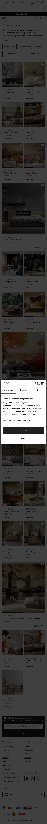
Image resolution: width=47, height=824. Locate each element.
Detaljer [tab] (23, 390)
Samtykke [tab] (8, 390)
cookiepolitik (24, 420)
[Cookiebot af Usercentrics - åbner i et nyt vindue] (33, 383)
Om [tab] (38, 390)
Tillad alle (23, 431)
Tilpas (22, 438)
